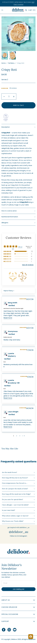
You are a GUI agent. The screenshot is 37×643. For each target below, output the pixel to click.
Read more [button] (8, 318)
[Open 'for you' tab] (30, 636)
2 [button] (16, 436)
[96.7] (13, 276)
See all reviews (27, 265)
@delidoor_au (18, 532)
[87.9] (23, 276)
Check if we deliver (18, 4)
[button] (26, 10)
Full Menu (11, 63)
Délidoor (14, 639)
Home (3, 63)
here (33, 2)
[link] (18, 551)
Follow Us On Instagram (18, 536)
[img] (23, 299)
